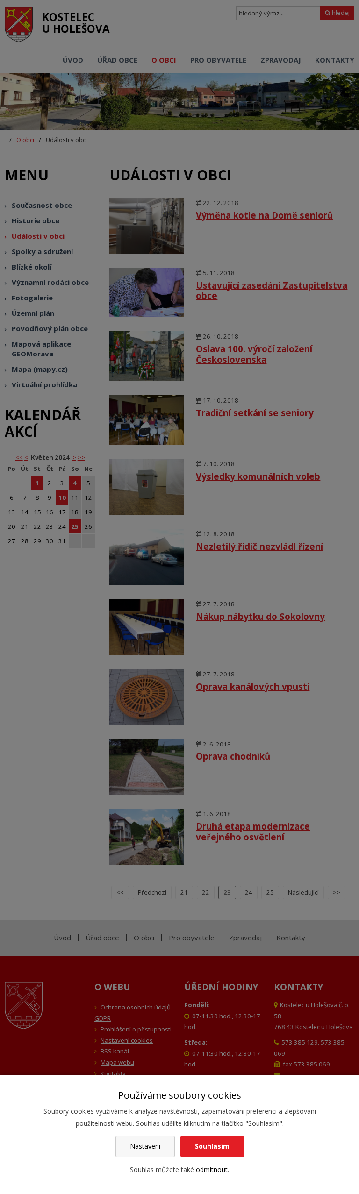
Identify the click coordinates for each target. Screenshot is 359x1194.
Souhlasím (212, 1146)
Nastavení (145, 1146)
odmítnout (212, 1169)
